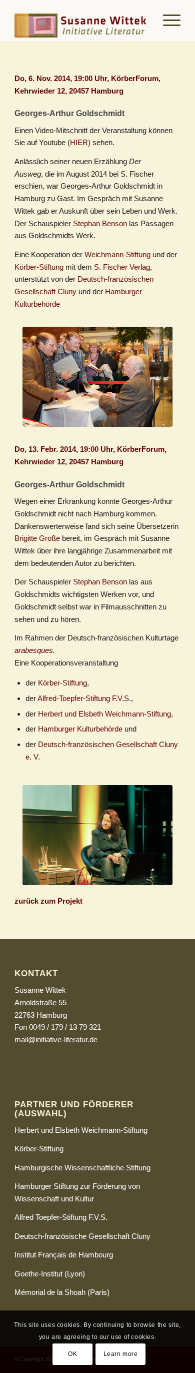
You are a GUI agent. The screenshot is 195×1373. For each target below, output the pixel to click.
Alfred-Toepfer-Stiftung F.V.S (83, 698)
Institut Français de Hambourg (63, 1254)
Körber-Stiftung (40, 267)
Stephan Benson (100, 223)
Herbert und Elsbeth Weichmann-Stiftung (81, 1130)
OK (72, 1353)
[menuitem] (166, 21)
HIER (79, 142)
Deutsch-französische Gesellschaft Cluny (82, 1236)
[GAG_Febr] (97, 835)
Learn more (121, 1353)
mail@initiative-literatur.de (56, 1039)
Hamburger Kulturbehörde (80, 729)
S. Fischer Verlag (122, 267)
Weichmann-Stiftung (117, 254)
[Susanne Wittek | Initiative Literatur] (80, 21)
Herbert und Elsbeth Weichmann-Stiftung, (105, 714)
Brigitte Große (37, 538)
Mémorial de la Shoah (50, 1292)
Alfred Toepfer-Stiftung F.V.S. (61, 1217)
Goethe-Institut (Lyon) (49, 1273)
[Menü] (166, 21)
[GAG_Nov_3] (97, 377)
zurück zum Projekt (48, 901)
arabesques (33, 650)
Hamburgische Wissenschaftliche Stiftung (82, 1167)
